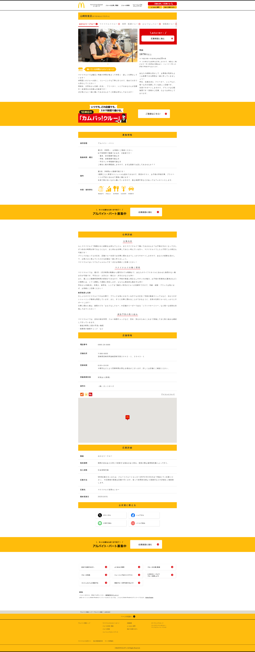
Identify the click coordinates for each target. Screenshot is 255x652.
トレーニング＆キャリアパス (137, 5)
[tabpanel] (107, 45)
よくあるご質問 (155, 7)
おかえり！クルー (87, 24)
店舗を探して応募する (162, 4)
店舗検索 (129, 623)
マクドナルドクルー (109, 24)
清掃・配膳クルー (130, 24)
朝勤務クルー (169, 24)
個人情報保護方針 (98, 641)
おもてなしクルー (150, 24)
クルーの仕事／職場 (112, 5)
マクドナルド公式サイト (84, 641)
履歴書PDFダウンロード (112, 595)
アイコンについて (168, 394)
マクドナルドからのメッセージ (96, 5)
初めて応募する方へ (169, 7)
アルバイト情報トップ (84, 623)
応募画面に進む (158, 39)
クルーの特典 (125, 5)
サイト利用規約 (109, 641)
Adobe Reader (149, 597)
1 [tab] (108, 64)
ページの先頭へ (126, 616)
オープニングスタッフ (157, 623)
